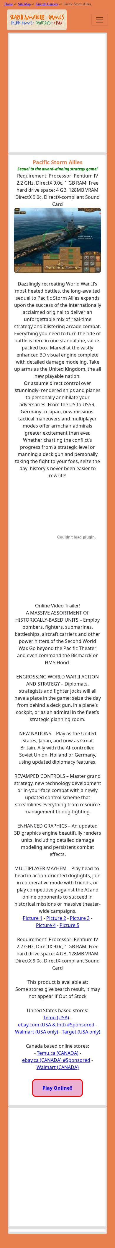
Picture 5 (69, 925)
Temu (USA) (56, 1017)
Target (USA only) (81, 1031)
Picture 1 (32, 918)
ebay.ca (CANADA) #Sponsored (56, 1060)
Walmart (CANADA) (58, 1067)
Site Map (24, 4)
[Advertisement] (57, 94)
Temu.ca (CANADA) (57, 1053)
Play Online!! (57, 1088)
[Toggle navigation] (99, 20)
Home (8, 4)
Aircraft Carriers (46, 4)
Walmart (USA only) (36, 1031)
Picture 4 (46, 925)
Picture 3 (80, 918)
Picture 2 (56, 918)
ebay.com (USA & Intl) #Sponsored (56, 1024)
